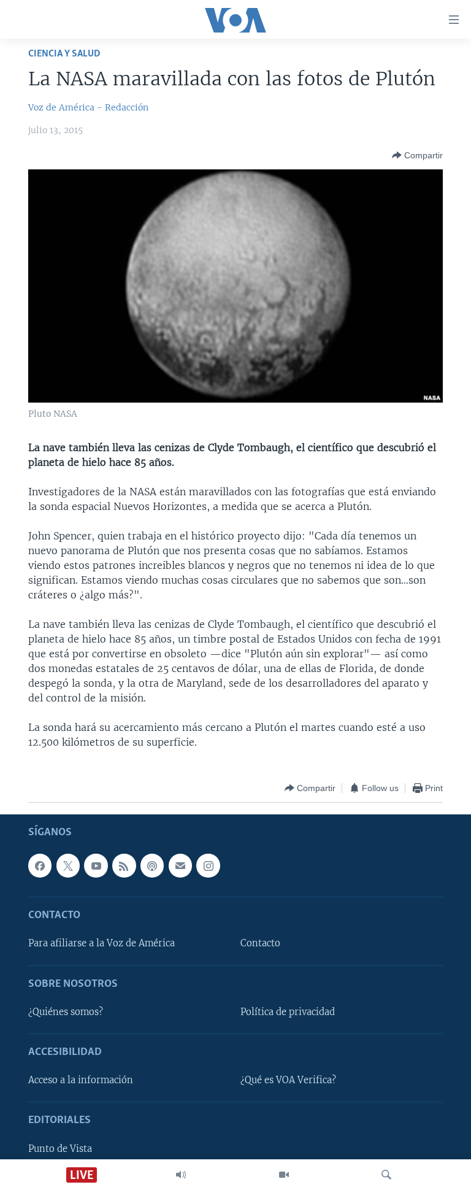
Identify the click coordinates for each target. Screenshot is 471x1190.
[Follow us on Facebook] (40, 866)
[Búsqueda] (386, 1174)
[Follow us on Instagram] (208, 866)
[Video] (284, 1174)
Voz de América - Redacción (88, 107)
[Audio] (181, 1174)
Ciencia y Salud (64, 53)
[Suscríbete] (180, 866)
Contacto (260, 943)
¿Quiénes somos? (65, 1012)
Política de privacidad (287, 1012)
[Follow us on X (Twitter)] (68, 866)
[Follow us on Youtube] (95, 866)
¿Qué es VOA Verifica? (288, 1080)
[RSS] (124, 866)
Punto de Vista (60, 1148)
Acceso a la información (80, 1080)
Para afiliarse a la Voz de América (101, 943)
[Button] (417, 155)
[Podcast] (152, 866)
